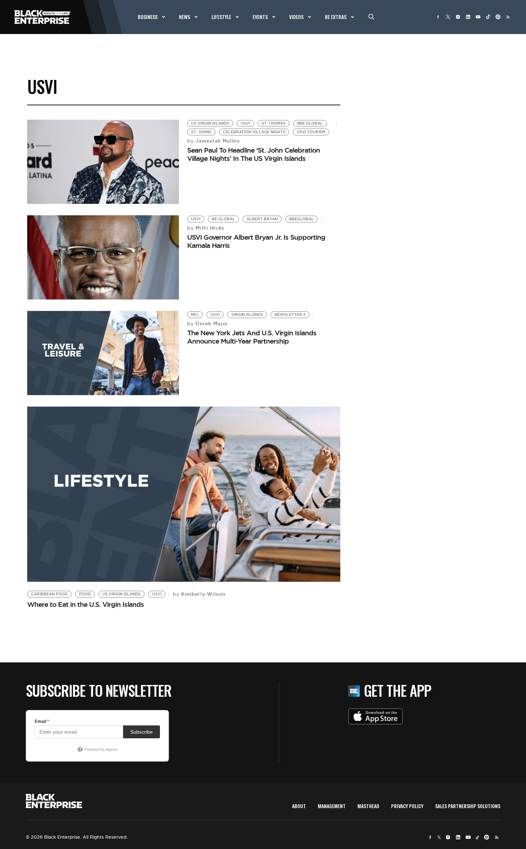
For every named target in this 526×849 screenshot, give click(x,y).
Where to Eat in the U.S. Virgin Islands (85, 604)
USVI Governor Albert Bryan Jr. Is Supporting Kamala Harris (256, 241)
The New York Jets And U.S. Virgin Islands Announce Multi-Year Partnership (251, 336)
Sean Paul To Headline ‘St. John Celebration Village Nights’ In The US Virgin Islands (253, 154)
